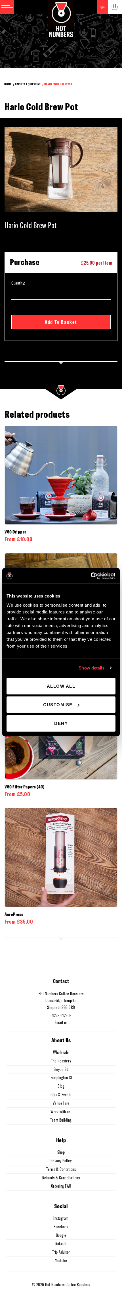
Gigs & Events (61, 1094)
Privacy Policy (61, 1160)
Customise (58, 704)
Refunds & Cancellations (61, 1178)
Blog (61, 1086)
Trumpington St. (61, 1077)
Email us (61, 1022)
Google (61, 1235)
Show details (91, 668)
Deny (61, 723)
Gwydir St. (61, 1069)
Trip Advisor (61, 1252)
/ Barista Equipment (26, 84)
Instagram (61, 1218)
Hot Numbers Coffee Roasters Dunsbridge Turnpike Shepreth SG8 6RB (61, 1000)
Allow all (61, 685)
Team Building (61, 1120)
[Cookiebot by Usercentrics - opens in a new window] (90, 576)
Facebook (61, 1226)
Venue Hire (61, 1103)
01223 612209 (61, 1015)
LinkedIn (61, 1243)
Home (8, 84)
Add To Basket (61, 322)
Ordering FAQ (61, 1186)
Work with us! (61, 1112)
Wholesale (61, 1052)
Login (102, 7)
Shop (61, 1152)
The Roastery (61, 1061)
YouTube (61, 1260)
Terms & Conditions (61, 1169)
